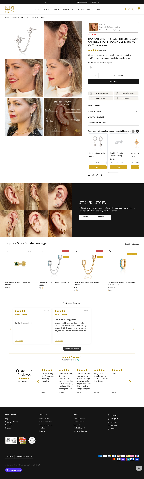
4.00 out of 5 (77, 357)
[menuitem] (37, 9)
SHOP (37, 9)
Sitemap (8, 428)
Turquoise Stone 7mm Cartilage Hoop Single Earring (122, 283)
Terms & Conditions (80, 419)
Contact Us (9, 425)
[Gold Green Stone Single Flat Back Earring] (20, 263)
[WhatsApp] (97, 175)
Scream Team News (45, 422)
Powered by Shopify (34, 465)
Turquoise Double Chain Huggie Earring (54, 282)
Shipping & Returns (11, 422)
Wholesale (77, 425)
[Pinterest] (93, 175)
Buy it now (113, 82)
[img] (20, 311)
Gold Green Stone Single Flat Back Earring (18, 283)
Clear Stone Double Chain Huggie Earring (86, 283)
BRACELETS (80, 9)
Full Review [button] (19, 341)
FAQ (6, 419)
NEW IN (46, 9)
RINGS (89, 9)
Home (7, 17)
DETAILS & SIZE (94, 106)
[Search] (129, 9)
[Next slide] (133, 329)
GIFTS (98, 9)
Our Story (42, 428)
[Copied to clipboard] (101, 175)
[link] (98, 142)
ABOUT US (43, 414)
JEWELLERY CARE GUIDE (97, 123)
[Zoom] (39, 25)
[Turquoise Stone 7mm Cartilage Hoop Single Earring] (123, 263)
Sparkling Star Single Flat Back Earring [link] (117, 154)
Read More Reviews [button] (72, 349)
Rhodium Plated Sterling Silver (90, 67)
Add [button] (98, 167)
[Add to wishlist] (8, 24)
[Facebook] (89, 175)
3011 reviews (22, 381)
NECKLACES (67, 9)
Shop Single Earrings (131, 244)
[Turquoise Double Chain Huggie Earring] (54, 263)
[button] (93, 50)
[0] (137, 9)
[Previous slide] (10, 329)
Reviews (42, 431)
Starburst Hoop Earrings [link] (97, 153)
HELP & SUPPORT (11, 414)
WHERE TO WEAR (94, 111)
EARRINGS (55, 9)
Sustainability (44, 419)
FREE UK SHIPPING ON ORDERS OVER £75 (72, 2)
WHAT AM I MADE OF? (96, 117)
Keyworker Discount (80, 431)
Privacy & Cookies (79, 422)
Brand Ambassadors (45, 425)
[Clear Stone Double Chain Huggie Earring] (89, 263)
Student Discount (79, 428)
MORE (76, 414)
